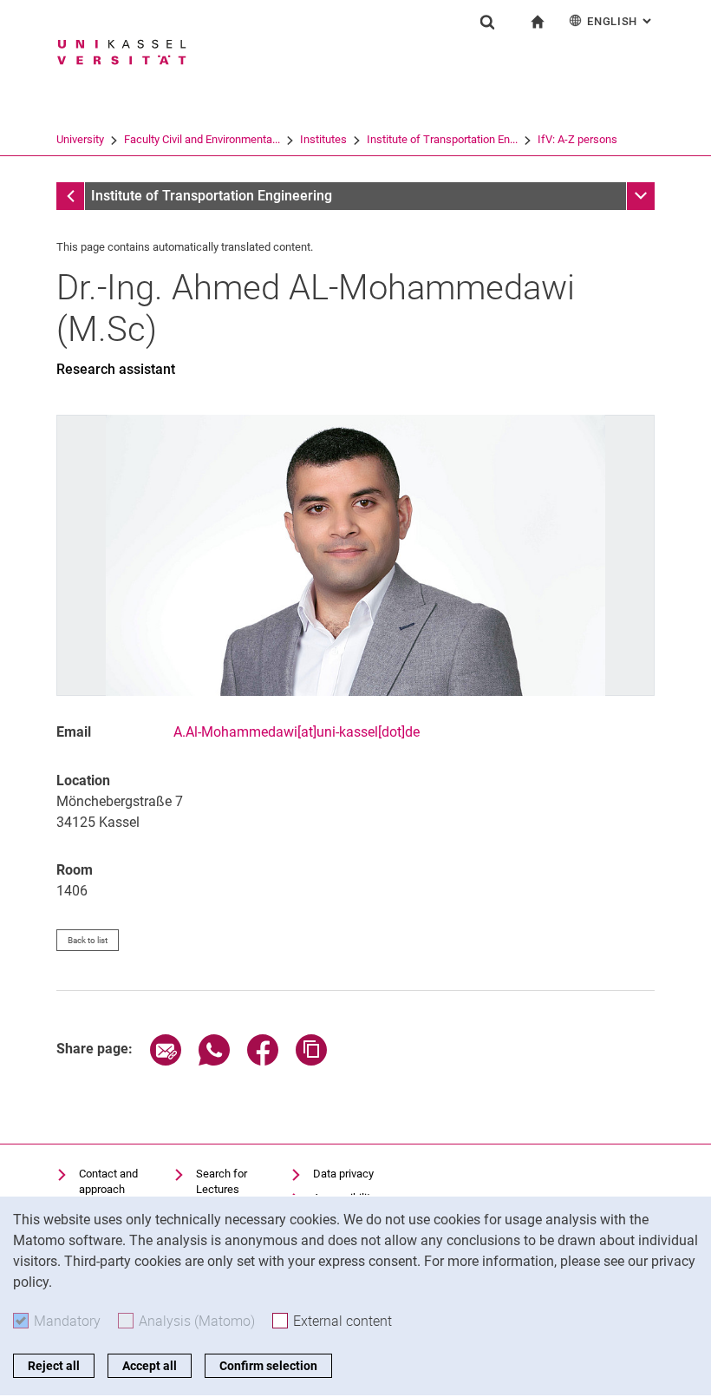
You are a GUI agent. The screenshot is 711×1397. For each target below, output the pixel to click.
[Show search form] (487, 21)
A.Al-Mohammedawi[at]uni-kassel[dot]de (296, 732)
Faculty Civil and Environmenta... (202, 139)
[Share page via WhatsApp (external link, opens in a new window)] (214, 1061)
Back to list (88, 940)
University (80, 139)
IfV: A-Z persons (577, 139)
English (621, 21)
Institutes (323, 139)
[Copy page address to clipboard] (311, 1061)
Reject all (54, 1366)
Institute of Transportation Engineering (211, 195)
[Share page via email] (165, 1061)
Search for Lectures (221, 1181)
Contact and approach (108, 1181)
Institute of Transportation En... (442, 139)
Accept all (149, 1366)
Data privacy (343, 1173)
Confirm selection (268, 1366)
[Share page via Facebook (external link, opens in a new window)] (262, 1061)
